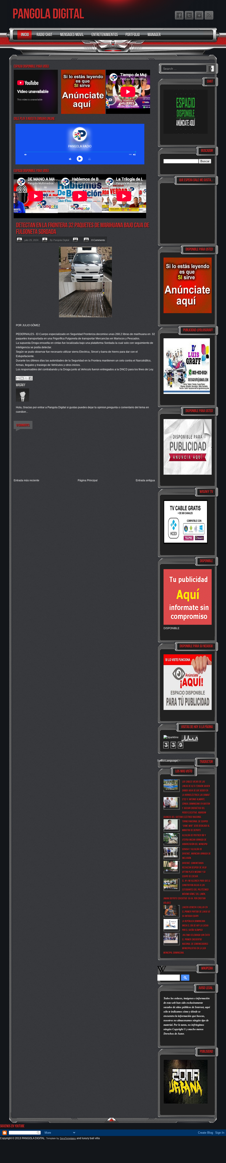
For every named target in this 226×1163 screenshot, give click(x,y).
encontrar (211, 68)
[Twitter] (189, 15)
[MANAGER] (153, 36)
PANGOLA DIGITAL (33, 1138)
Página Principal (88, 480)
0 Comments (98, 240)
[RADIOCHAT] (43, 36)
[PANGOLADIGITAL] (48, 14)
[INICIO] (24, 36)
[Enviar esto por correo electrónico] (18, 378)
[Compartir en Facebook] (30, 378)
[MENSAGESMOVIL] (71, 36)
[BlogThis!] (22, 378)
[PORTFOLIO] (131, 36)
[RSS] (209, 15)
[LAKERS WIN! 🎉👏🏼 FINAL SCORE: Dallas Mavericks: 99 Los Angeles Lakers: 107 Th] (196, 912)
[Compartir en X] (26, 378)
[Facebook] (179, 15)
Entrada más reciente (26, 480)
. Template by (60, 1138)
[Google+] (199, 15)
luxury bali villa (91, 1138)
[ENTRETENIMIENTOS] (103, 36)
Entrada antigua (145, 480)
